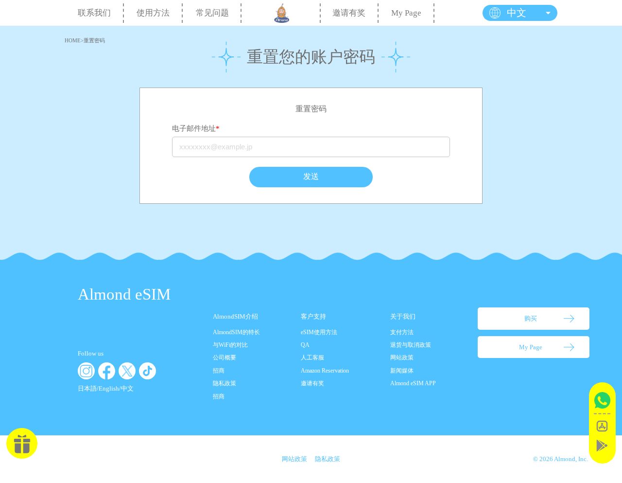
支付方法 (402, 332)
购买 (530, 318)
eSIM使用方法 (319, 332)
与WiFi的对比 (230, 344)
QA (305, 344)
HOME (73, 40)
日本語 (87, 388)
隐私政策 (224, 383)
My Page (406, 13)
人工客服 (312, 357)
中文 (127, 388)
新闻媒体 (402, 370)
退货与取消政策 (410, 344)
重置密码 (94, 40)
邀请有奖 (348, 13)
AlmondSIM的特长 (236, 332)
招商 (219, 370)
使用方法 (153, 13)
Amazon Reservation (325, 370)
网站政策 (402, 357)
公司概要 (224, 357)
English (109, 388)
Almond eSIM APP (413, 383)
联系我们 (94, 13)
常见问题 (212, 13)
